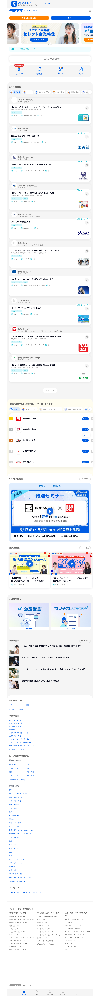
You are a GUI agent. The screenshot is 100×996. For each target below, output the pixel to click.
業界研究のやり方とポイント (18, 733)
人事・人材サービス (15, 837)
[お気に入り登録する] (87, 108)
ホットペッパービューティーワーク (48, 935)
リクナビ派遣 (13, 929)
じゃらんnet (41, 920)
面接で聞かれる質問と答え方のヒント (21, 745)
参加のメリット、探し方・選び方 (20, 739)
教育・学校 (13, 870)
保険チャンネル (42, 938)
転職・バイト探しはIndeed (18, 949)
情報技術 (12, 866)
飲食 (10, 812)
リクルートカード (71, 940)
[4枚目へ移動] (51, 44)
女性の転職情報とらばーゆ (18, 923)
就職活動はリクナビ (15, 926)
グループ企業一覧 (71, 946)
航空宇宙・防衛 (14, 848)
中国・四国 (30, 772)
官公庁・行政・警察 (15, 874)
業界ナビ (12, 730)
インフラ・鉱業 (14, 826)
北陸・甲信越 (13, 775)
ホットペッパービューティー (46, 932)
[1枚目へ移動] (48, 44)
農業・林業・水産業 (15, 797)
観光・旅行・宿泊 (15, 804)
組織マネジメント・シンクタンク (20, 834)
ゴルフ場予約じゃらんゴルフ (46, 944)
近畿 (28, 768)
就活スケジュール (15, 720)
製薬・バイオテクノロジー (18, 794)
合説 (10, 705)
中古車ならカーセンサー (45, 926)
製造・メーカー (14, 790)
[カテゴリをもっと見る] (90, 92)
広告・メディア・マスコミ (18, 859)
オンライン (13, 764)
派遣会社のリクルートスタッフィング (21, 937)
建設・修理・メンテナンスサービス (21, 830)
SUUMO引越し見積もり (73, 928)
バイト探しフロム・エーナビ (18, 940)
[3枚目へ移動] (50, 44)
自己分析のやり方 (15, 726)
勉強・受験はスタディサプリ (74, 934)
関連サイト (68, 943)
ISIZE (66, 949)
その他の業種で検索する (17, 881)
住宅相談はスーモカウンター (74, 925)
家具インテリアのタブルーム (46, 941)
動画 (27, 705)
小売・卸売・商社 (15, 801)
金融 (10, 852)
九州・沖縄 (30, 775)
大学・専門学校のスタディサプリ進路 (77, 931)
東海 (28, 764)
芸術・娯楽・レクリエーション (19, 808)
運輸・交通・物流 (15, 823)
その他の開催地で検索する (18, 780)
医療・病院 (13, 845)
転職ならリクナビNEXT (17, 917)
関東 (10, 772)
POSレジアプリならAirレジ (74, 937)
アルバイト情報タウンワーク (18, 943)
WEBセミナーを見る (16, 709)
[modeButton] (32, 11)
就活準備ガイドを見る (16, 749)
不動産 (11, 819)
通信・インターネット (16, 863)
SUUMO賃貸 (69, 922)
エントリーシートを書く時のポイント (21, 742)
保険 (10, 855)
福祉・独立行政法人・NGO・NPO (20, 877)
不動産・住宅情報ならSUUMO (75, 919)
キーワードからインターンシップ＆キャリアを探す (26, 892)
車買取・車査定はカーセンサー (47, 917)
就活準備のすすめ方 (15, 723)
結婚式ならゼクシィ (43, 923)
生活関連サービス (15, 815)
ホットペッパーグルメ (44, 929)
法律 (10, 841)
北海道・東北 (13, 768)
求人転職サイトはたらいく (18, 946)
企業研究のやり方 (15, 736)
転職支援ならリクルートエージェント (21, 920)
